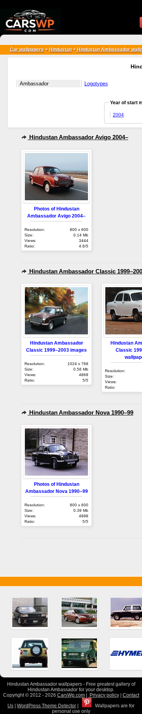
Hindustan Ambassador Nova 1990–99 (80, 412)
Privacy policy (103, 695)
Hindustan (60, 49)
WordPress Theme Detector (46, 705)
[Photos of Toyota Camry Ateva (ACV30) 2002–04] (79, 612)
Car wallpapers (27, 49)
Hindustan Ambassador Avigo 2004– (78, 137)
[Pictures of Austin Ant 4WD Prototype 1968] (79, 653)
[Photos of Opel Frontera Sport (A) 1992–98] (30, 653)
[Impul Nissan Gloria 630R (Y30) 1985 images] (30, 612)
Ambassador (34, 84)
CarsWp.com (71, 695)
